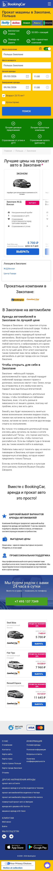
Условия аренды (33, 745)
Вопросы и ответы (34, 754)
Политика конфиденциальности (35, 760)
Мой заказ (6, 822)
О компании (7, 745)
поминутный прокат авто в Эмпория (17, 802)
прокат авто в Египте (11, 783)
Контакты (6, 750)
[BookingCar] (14, 4)
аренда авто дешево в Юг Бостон (16, 806)
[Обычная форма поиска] (46, 48)
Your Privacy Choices (20, 863)
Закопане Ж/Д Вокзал (14, 203)
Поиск (26, 111)
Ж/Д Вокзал (9, 268)
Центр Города (10, 273)
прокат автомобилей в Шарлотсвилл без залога (22, 797)
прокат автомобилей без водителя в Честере (21, 793)
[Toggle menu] (49, 4)
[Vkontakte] (4, 836)
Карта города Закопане (12, 768)
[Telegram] (11, 836)
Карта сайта (7, 754)
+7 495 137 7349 (26, 601)
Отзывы (5, 773)
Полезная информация (36, 750)
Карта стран (7, 759)
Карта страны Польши (11, 763)
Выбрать (22, 251)
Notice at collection (13, 868)
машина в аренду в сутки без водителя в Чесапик (23, 788)
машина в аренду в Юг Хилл (13, 811)
